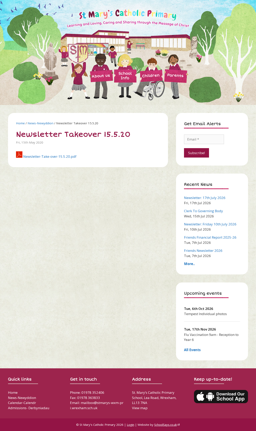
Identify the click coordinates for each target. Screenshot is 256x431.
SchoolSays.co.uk (165, 425)
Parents (175, 75)
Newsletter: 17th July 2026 (204, 197)
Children (151, 75)
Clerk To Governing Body (203, 211)
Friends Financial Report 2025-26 (210, 237)
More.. (189, 263)
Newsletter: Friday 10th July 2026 (210, 224)
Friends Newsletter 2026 (203, 250)
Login (130, 425)
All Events (192, 350)
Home (20, 123)
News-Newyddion (40, 123)
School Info (125, 75)
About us (101, 76)
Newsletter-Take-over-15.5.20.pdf (49, 156)
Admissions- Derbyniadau (28, 408)
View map (140, 408)
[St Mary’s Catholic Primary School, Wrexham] (106, 52)
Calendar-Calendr (22, 402)
